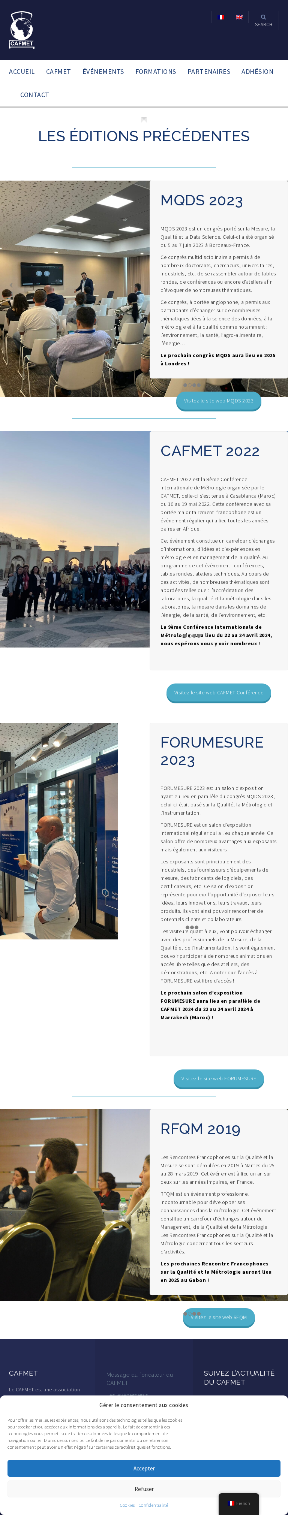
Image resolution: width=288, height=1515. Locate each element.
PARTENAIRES (209, 71)
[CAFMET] (21, 29)
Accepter (144, 1468)
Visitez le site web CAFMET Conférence (219, 692)
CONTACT (35, 94)
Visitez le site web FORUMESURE (219, 1078)
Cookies (127, 1505)
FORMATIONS (155, 71)
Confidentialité (153, 1505)
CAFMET (58, 71)
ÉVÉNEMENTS (103, 71)
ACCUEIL (22, 71)
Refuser (144, 1489)
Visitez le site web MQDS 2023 (219, 400)
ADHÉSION (257, 71)
